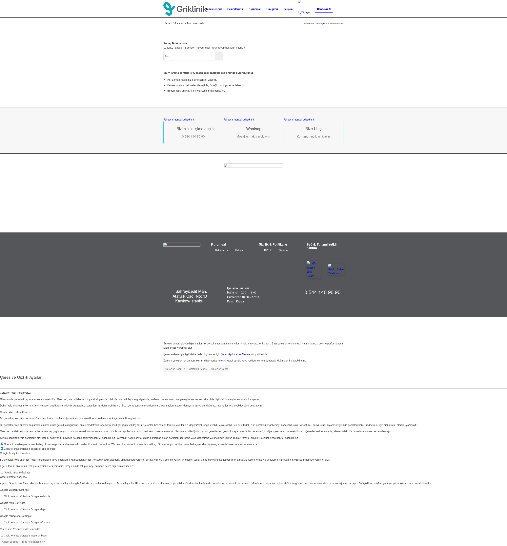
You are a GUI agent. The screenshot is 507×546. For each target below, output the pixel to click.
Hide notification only (33, 541)
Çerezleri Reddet (198, 368)
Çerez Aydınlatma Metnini (235, 354)
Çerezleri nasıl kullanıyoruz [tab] (15, 392)
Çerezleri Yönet (219, 368)
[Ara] (340, 9)
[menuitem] (214, 9)
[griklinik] (185, 9)
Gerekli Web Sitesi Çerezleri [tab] (16, 412)
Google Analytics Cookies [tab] (15, 453)
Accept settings (10, 541)
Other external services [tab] (13, 477)
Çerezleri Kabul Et (175, 368)
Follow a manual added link (178, 119)
